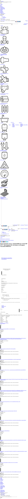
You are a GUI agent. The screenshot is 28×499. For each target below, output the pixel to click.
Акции (1, 478)
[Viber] (4, 241)
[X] (3, 241)
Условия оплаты (2, 485)
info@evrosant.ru (3, 18)
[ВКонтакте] (0, 241)
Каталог (1, 477)
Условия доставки (2, 323)
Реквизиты (1, 487)
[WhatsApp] (5, 241)
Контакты (1, 482)
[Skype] (6, 241)
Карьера (1, 481)
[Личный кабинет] (19, 228)
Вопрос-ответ (2, 483)
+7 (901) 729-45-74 (3, 13)
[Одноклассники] (1, 241)
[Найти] (0, 3)
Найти (1, 497)
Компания (1, 480)
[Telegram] (7, 241)
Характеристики (4, 306)
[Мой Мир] (2, 241)
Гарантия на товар (2, 491)
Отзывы (3, 305)
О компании (1, 479)
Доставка (3, 307)
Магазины (1, 484)
